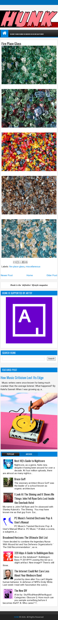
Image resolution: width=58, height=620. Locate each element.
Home (30, 275)
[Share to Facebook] (23, 262)
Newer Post (7, 275)
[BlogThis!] (17, 262)
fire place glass (17, 266)
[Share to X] (20, 262)
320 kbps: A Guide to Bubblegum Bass (33, 553)
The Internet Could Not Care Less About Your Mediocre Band (31, 573)
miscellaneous (33, 266)
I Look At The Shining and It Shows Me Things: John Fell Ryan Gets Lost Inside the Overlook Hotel (34, 498)
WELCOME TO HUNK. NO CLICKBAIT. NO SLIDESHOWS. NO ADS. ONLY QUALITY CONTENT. (27, 34)
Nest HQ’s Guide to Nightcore (29, 461)
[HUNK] (4, 33)
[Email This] (14, 262)
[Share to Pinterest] (26, 262)
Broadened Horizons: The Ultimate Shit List (25, 537)
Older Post (52, 275)
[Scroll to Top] (53, 615)
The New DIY (20, 591)
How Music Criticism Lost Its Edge (22, 377)
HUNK (16, 617)
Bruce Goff (20, 479)
